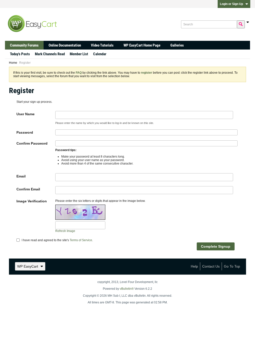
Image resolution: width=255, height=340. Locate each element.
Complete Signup (215, 246)
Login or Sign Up (231, 4)
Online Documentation (65, 45)
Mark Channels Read (50, 54)
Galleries (177, 45)
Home (13, 62)
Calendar (99, 54)
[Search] (241, 24)
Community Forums (24, 45)
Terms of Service (81, 240)
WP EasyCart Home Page (142, 45)
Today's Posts (20, 54)
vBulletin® (127, 288)
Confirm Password (32, 143)
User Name (25, 114)
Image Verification (31, 201)
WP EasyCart (27, 266)
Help (194, 266)
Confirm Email (28, 189)
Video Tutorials (102, 45)
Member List (79, 54)
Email (21, 176)
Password (24, 132)
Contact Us (211, 266)
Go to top (232, 266)
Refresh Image (65, 231)
